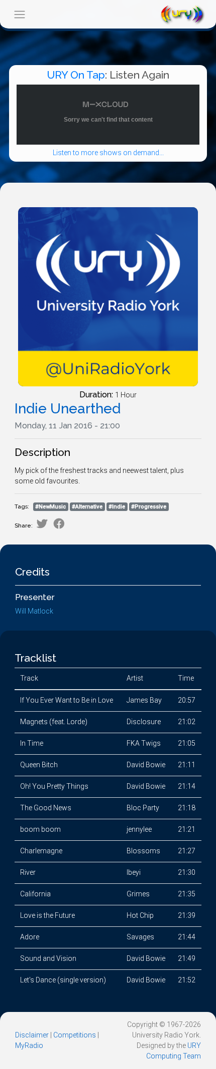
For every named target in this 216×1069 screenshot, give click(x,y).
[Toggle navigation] (19, 14)
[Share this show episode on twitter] (42, 523)
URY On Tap (76, 75)
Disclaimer (32, 1035)
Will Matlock (34, 611)
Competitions (74, 1035)
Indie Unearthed (68, 408)
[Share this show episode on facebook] (59, 523)
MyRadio (29, 1045)
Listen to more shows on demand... (108, 153)
